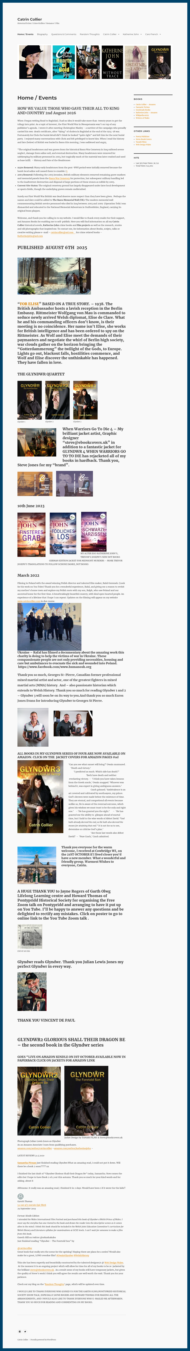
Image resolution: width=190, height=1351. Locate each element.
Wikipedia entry (142, 115)
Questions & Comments (63, 34)
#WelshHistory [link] (81, 1255)
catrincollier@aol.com (63, 232)
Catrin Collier (29, 19)
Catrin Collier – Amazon (146, 104)
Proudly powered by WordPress (43, 1340)
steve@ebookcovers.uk (42, 1270)
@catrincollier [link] (24, 1248)
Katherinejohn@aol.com (30, 236)
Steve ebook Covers (144, 139)
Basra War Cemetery (59, 178)
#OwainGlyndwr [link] (64, 1255)
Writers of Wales (142, 118)
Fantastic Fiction (143, 107)
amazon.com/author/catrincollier (34, 1148)
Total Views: (141, 166)
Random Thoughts (90, 34)
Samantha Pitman (27, 1162)
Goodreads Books (143, 110)
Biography (42, 34)
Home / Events (25, 34)
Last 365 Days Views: (144, 163)
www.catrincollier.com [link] (28, 601)
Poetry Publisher (142, 136)
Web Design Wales (113, 1262)
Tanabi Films (141, 142)
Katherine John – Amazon (146, 113)
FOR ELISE (29, 304)
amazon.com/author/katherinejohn (72, 1148)
